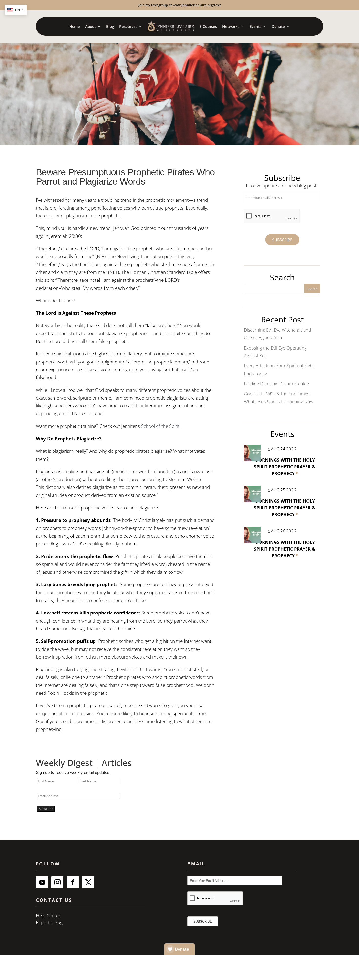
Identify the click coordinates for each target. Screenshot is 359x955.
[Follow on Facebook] (73, 882)
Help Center (48, 916)
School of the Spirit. (161, 426)
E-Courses (208, 26)
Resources (128, 26)
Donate (278, 26)
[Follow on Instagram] (57, 882)
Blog (110, 26)
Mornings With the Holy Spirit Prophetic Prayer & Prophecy (284, 466)
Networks (230, 26)
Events (255, 26)
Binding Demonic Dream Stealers (277, 384)
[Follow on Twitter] (88, 882)
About (90, 26)
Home (74, 26)
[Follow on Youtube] (42, 882)
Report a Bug (49, 922)
